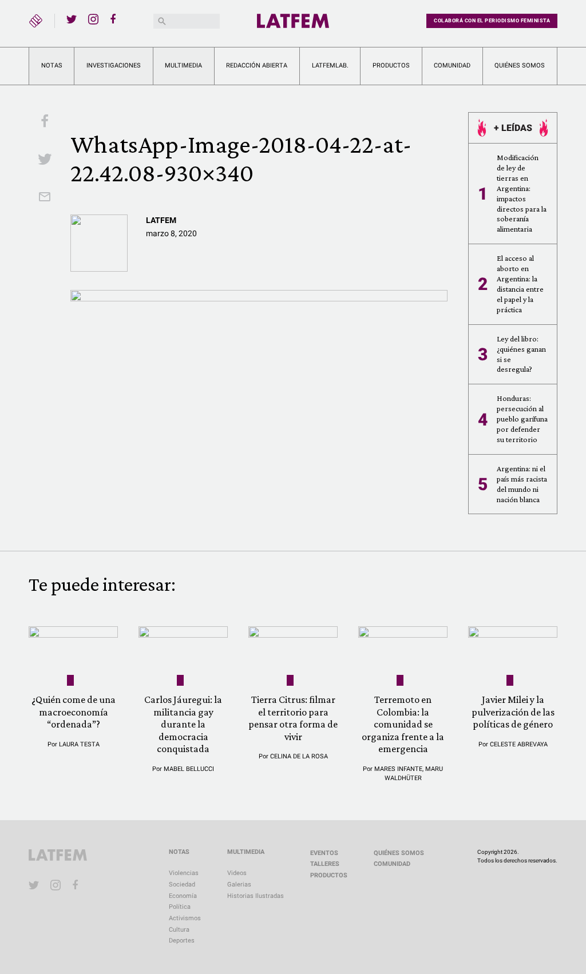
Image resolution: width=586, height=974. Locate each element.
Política (180, 907)
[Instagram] (93, 19)
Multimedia (183, 65)
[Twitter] (71, 19)
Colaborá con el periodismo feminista (492, 20)
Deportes (182, 940)
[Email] (45, 198)
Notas (51, 65)
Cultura (179, 929)
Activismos (185, 918)
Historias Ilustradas (255, 896)
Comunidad (452, 65)
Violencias (184, 873)
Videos (237, 873)
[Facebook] (115, 19)
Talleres (324, 864)
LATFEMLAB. (330, 65)
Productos (391, 65)
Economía (183, 896)
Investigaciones (113, 65)
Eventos (324, 853)
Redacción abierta (256, 65)
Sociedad (182, 884)
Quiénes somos (519, 65)
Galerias (239, 884)
